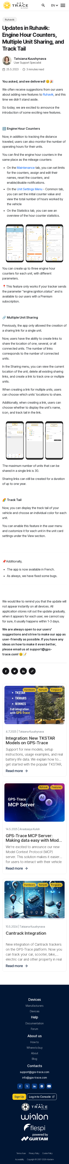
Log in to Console (40, 1096)
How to (34, 1042)
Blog (34, 1058)
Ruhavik (9, 19)
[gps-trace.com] (15, 5)
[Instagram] (41, 1086)
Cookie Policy (47, 1153)
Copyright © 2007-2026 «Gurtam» (40, 1159)
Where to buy (35, 1047)
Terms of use (21, 1153)
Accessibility (19, 1159)
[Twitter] (27, 1086)
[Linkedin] (34, 1086)
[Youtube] (49, 1086)
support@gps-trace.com (34, 1072)
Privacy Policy (34, 1153)
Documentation (34, 1023)
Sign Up (19, 1096)
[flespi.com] (34, 1126)
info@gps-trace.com (34, 1077)
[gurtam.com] (34, 1116)
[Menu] (63, 5)
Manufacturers (34, 1005)
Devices (34, 1011)
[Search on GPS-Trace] (43, 5)
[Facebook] (20, 1086)
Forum (34, 1028)
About (34, 1053)
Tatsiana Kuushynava (30, 59)
